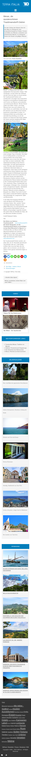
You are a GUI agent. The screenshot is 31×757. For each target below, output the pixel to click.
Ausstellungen (8, 712)
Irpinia (9, 720)
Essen (12, 714)
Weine (10, 741)
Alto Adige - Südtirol (11, 266)
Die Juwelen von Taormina (10, 534)
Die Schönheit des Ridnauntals (14, 349)
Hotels (5, 720)
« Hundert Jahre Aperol (11, 277)
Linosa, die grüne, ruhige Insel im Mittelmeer (15, 510)
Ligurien (13, 723)
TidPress (4, 747)
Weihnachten (4, 741)
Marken (8, 725)
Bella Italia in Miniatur (10, 593)
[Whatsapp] (11, 256)
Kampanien (21, 720)
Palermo (16, 725)
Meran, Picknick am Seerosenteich (15, 351)
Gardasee (15, 717)
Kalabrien (13, 720)
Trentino (5, 735)
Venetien (21, 737)
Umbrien (22, 735)
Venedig (13, 738)
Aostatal (10, 709)
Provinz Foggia (9, 729)
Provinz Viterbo (16, 729)
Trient (13, 734)
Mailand (4, 725)
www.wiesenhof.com (8, 238)
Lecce (9, 723)
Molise (12, 725)
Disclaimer (22, 747)
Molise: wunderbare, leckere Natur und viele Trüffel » (15, 281)
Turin (16, 735)
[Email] (15, 256)
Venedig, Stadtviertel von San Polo (12, 485)
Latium (4, 723)
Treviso (10, 735)
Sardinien (10, 732)
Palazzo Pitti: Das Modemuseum (12, 313)
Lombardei (20, 723)
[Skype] (25, 256)
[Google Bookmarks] (21, 256)
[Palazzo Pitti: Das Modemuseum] (15, 305)
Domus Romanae (8, 461)
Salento (4, 732)
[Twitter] (8, 256)
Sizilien (16, 732)
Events (18, 715)
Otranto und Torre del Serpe (10, 437)
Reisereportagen (10, 268)
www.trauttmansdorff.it (21, 223)
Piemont (22, 726)
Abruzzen (4, 706)
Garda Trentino (22, 717)
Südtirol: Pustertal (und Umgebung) (15, 348)
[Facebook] (5, 256)
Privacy (17, 747)
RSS (27, 747)
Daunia (21, 712)
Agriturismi (10, 706)
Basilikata (17, 712)
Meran (19, 266)
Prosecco (4, 729)
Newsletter (11, 747)
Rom (22, 728)
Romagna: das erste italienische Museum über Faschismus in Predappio (14, 666)
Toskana (23, 732)
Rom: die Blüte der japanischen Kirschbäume (15, 383)
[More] (5, 259)
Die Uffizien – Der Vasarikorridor (12, 330)
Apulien (16, 709)
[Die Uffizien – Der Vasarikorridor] (15, 322)
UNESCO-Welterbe (6, 738)
